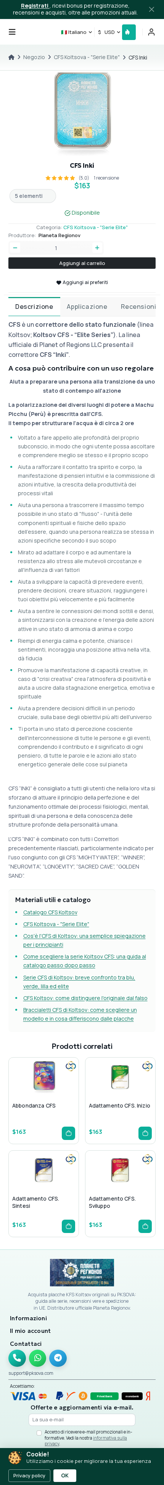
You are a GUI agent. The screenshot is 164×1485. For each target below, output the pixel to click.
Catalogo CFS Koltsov (50, 912)
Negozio (34, 57)
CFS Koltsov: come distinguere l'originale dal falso (85, 998)
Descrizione (34, 306)
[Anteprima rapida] (31, 1092)
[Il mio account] (151, 32)
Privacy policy (29, 1475)
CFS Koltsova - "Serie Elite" (87, 57)
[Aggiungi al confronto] (55, 1092)
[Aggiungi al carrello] (68, 1133)
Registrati (35, 5)
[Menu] (12, 32)
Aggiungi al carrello (82, 263)
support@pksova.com (30, 1373)
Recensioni (138, 306)
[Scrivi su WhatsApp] (38, 1358)
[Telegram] (58, 1358)
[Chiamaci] (17, 1358)
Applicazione (87, 306)
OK (65, 1475)
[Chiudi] (152, 9)
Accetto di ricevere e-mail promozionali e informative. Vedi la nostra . (88, 1437)
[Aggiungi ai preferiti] (43, 1092)
